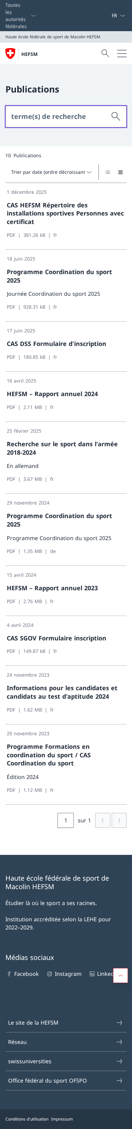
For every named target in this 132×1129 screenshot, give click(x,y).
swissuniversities (29, 1061)
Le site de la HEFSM (33, 1022)
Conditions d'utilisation (26, 1119)
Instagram (68, 974)
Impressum (62, 1119)
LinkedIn (108, 974)
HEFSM (29, 54)
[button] (120, 975)
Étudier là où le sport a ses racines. (51, 903)
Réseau (17, 1042)
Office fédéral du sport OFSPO (47, 1080)
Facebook (26, 974)
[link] (66, 216)
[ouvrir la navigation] (122, 53)
